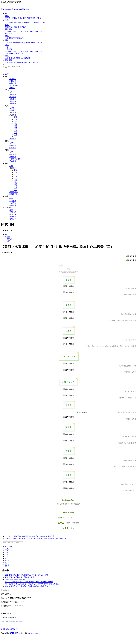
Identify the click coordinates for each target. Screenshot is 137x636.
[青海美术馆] (11, 9)
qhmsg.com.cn (33, 633)
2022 (7, 556)
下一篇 (36, 538)
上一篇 (29, 536)
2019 (7, 562)
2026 (7, 549)
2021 (7, 558)
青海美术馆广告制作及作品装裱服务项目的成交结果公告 (26, 586)
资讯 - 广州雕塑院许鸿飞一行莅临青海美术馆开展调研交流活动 (29, 582)
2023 (8, 241)
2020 (7, 560)
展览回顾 (10, 239)
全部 (7, 22)
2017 (7, 566)
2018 (7, 564)
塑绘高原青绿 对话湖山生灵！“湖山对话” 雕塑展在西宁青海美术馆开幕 (32, 584)
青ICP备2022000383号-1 (10, 629)
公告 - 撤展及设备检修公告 (15, 579)
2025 (7, 551)
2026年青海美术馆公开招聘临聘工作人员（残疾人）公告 (26, 575)
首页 (7, 74)
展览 (8, 237)
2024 (7, 552)
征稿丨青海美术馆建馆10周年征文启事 (19, 577)
